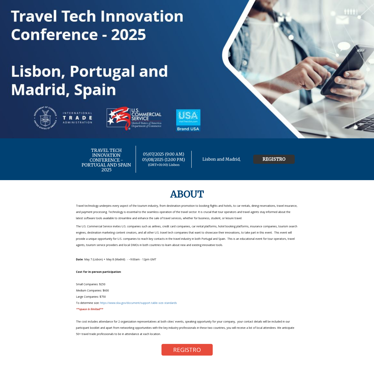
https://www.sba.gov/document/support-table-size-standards (138, 303)
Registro (274, 159)
